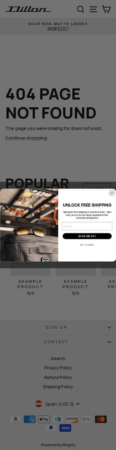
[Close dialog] (111, 192)
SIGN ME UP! (87, 236)
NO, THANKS (87, 245)
